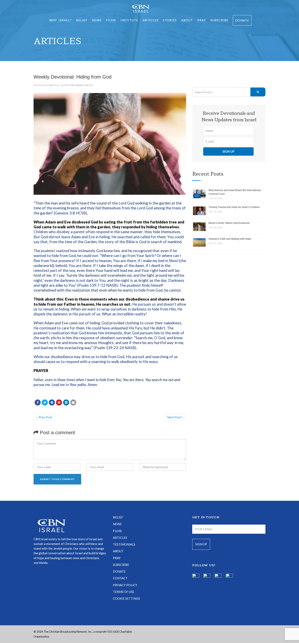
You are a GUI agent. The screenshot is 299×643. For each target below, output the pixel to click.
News (96, 20)
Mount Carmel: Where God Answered (229, 223)
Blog (89, 85)
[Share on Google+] (52, 402)
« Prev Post (44, 417)
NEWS (117, 524)
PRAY (201, 20)
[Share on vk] (66, 402)
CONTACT (120, 578)
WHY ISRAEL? (60, 20)
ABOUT (187, 20)
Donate (242, 20)
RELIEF (81, 20)
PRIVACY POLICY (125, 585)
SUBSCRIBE (219, 20)
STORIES (170, 20)
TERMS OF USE (123, 592)
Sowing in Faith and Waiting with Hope (229, 238)
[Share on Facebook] (38, 402)
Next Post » (175, 417)
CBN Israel (76, 85)
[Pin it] (59, 402)
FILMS (111, 20)
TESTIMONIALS (124, 544)
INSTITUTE (129, 20)
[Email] (73, 402)
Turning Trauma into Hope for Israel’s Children (234, 207)
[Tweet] (45, 402)
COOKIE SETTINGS (126, 598)
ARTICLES (150, 20)
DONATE (119, 571)
